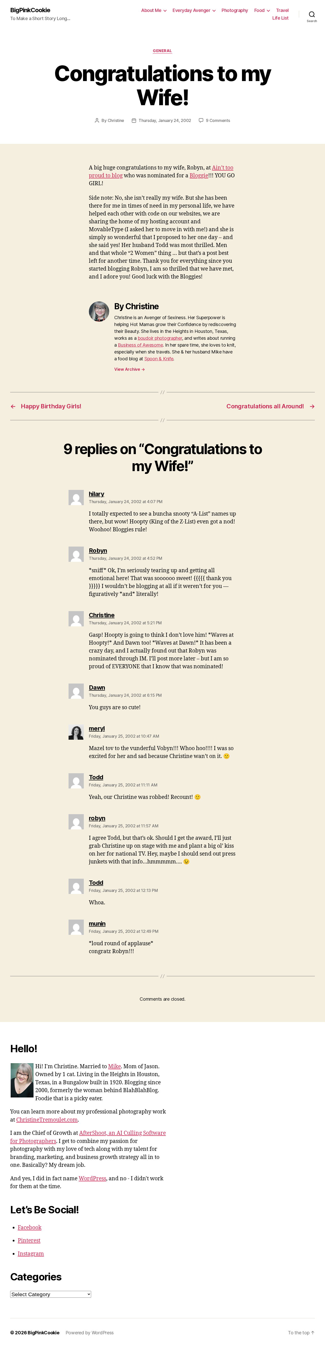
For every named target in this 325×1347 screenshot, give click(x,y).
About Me (151, 10)
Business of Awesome (140, 345)
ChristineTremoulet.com (47, 1120)
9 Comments (218, 120)
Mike (114, 1066)
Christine (116, 120)
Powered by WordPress (90, 1332)
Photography (235, 10)
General (162, 51)
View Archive (129, 369)
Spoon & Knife (158, 358)
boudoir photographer (160, 338)
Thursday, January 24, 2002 (165, 120)
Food (259, 10)
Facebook (29, 1227)
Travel (282, 10)
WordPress (92, 1178)
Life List (280, 18)
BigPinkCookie (30, 10)
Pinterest (29, 1240)
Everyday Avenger (191, 10)
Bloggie (199, 175)
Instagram (31, 1253)
